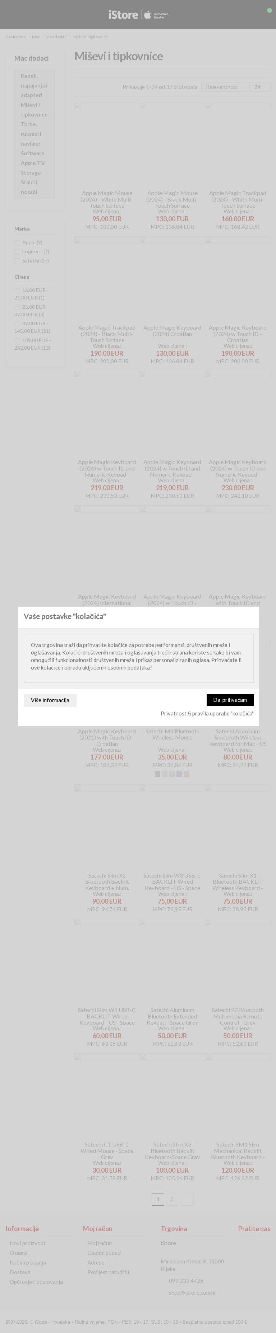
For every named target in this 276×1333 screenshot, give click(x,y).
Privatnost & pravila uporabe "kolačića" (207, 713)
